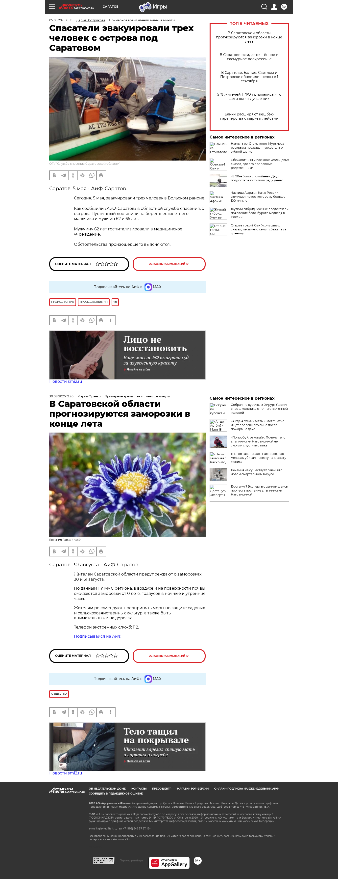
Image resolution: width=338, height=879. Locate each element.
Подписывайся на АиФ (97, 636)
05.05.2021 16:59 (60, 20)
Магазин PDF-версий (193, 788)
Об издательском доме (107, 788)
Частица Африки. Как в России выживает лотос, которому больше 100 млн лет (258, 196)
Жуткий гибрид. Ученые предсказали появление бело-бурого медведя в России (260, 213)
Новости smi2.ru (65, 381)
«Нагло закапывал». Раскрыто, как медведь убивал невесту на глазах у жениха (258, 458)
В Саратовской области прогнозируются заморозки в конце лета (249, 37)
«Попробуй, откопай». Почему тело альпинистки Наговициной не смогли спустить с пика (258, 441)
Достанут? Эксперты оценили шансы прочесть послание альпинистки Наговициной (259, 490)
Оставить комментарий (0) (169, 264)
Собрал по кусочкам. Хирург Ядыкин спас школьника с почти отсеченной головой (259, 408)
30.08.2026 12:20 (61, 396)
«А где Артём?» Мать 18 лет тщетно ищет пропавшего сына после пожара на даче (258, 425)
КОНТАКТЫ (138, 788)
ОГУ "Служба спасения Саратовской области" (84, 163)
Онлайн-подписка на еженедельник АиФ (246, 788)
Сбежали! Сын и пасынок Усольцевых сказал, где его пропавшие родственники (260, 164)
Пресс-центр (161, 788)
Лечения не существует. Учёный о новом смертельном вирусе (257, 472)
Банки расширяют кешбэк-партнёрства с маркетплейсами (249, 116)
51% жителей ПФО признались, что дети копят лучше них (249, 96)
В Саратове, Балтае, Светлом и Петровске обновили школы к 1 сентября (249, 77)
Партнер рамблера (131, 860)
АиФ (77, 540)
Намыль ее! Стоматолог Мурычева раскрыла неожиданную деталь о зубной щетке (257, 147)
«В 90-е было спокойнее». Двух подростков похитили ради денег (257, 178)
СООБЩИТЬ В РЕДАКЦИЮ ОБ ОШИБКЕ (116, 793)
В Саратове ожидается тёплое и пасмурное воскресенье (249, 57)
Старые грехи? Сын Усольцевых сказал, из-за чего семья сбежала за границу (258, 229)
